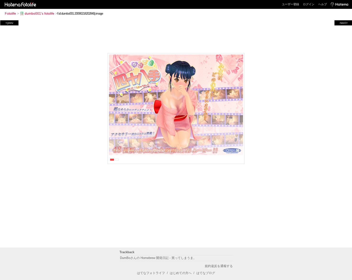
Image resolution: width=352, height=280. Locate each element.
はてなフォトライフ (151, 273)
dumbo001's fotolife (39, 13)
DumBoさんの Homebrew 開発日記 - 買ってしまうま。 (158, 258)
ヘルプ (322, 4)
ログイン (308, 4)
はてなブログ (205, 273)
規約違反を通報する (219, 266)
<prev (9, 23)
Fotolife (10, 13)
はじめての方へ (181, 273)
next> (344, 23)
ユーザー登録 (290, 4)
